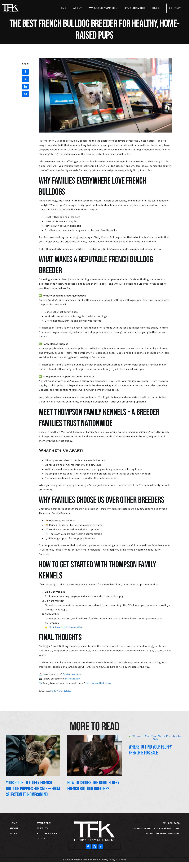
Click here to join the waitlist (65, 627)
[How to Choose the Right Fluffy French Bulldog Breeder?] (94, 736)
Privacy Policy (108, 859)
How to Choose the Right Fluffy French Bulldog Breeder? (93, 786)
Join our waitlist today (98, 683)
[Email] (25, 94)
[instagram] (94, 846)
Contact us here (72, 674)
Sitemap (122, 859)
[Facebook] (25, 72)
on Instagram (72, 678)
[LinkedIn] (25, 86)
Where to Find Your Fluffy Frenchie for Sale (150, 750)
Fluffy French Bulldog (60, 691)
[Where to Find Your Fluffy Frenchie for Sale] (156, 736)
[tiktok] (100, 846)
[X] (25, 79)
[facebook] (88, 846)
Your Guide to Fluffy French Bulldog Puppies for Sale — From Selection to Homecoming (33, 789)
